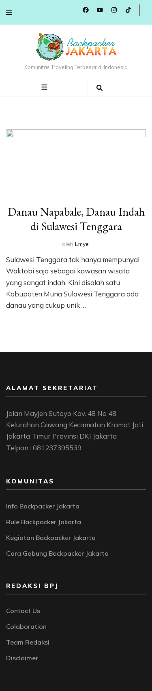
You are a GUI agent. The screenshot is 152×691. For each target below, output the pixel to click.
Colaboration (26, 626)
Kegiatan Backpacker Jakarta (51, 537)
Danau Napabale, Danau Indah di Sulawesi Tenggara (76, 218)
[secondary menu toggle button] (9, 12)
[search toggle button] (99, 88)
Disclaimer (22, 658)
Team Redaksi (27, 642)
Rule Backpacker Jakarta (43, 522)
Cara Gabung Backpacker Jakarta (57, 553)
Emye (82, 244)
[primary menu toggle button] (45, 87)
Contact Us (23, 611)
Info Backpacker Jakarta (42, 506)
